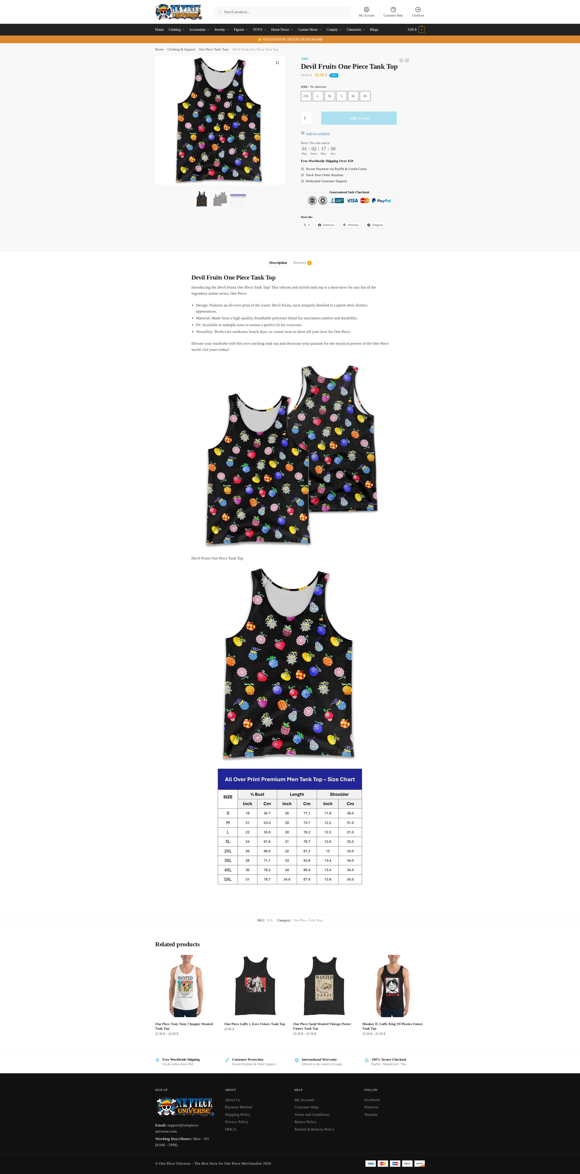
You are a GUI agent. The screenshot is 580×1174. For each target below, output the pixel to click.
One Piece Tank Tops (214, 49)
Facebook (372, 1100)
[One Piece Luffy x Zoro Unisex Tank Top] (255, 986)
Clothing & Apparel (181, 49)
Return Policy (306, 1122)
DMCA (230, 1129)
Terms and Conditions (312, 1114)
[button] (277, 63)
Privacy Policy (236, 1122)
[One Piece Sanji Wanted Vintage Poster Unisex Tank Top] (324, 986)
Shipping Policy (238, 1114)
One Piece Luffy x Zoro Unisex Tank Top (254, 1024)
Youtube (371, 1114)
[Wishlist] (210, 961)
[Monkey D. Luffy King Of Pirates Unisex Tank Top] (393, 986)
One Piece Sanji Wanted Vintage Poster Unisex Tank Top (322, 1026)
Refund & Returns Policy (315, 1129)
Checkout (418, 15)
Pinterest (371, 1107)
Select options (186, 1043)
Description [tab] (278, 263)
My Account (367, 15)
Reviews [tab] (299, 263)
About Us (232, 1100)
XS (365, 96)
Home (159, 49)
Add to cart (359, 118)
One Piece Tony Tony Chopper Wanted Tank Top (184, 1026)
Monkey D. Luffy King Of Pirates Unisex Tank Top (392, 1026)
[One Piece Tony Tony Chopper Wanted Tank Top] (186, 986)
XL (353, 96)
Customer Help (393, 15)
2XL (306, 96)
